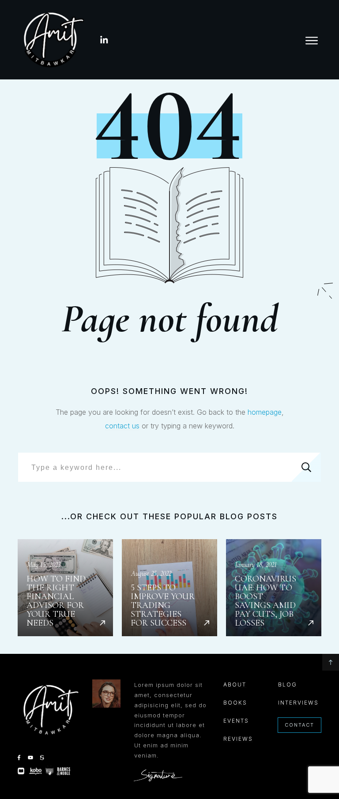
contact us (122, 425)
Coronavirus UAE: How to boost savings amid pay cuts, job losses (273, 587)
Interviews (298, 702)
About (234, 684)
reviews (238, 738)
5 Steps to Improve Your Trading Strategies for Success (169, 587)
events (236, 720)
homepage (265, 412)
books (235, 702)
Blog (287, 684)
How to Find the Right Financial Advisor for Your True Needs (65, 587)
